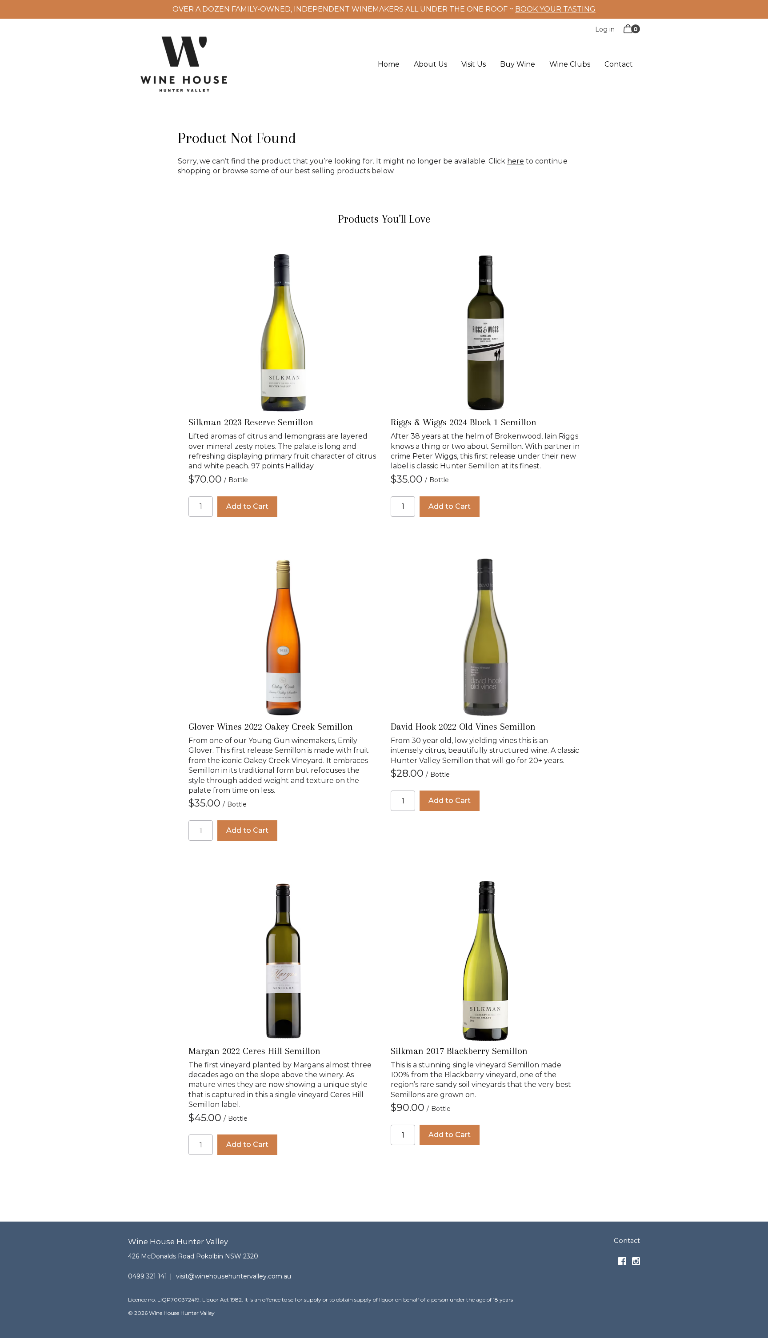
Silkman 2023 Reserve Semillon (250, 422)
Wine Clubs (569, 64)
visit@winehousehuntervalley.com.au (233, 1276)
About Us (430, 64)
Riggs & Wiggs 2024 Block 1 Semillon (463, 422)
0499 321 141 (147, 1276)
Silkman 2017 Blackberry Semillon (459, 1051)
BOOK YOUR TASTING (555, 9)
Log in (605, 29)
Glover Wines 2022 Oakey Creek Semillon (270, 726)
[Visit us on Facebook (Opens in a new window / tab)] (622, 1263)
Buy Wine (517, 64)
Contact (618, 64)
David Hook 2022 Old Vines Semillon (463, 726)
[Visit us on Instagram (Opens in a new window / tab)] (636, 1263)
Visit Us (473, 64)
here (515, 161)
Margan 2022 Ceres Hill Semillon (254, 1051)
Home (389, 64)
